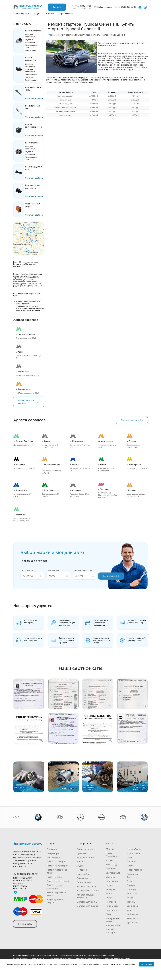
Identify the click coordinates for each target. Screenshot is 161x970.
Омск (129, 857)
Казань (109, 885)
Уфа (129, 910)
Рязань (130, 881)
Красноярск (112, 906)
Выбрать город (104, 7)
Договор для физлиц (87, 906)
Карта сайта (83, 874)
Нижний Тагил (113, 925)
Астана (109, 860)
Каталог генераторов (88, 890)
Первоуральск (134, 870)
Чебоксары (132, 914)
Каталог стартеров (87, 886)
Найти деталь (109, 576)
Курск (109, 897)
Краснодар (111, 910)
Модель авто (54, 571)
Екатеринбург (113, 873)
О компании (49, 13)
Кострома (111, 902)
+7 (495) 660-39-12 (126, 7)
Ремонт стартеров (33, 31)
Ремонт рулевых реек (58, 881)
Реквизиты (82, 878)
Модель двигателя (83, 571)
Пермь (130, 865)
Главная (52, 35)
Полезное (82, 870)
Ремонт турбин (31, 143)
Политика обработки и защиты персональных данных (35, 955)
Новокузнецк (133, 853)
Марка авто (27, 571)
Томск (130, 897)
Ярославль (132, 922)
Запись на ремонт (21, 13)
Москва (110, 849)
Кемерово (111, 889)
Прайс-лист (83, 853)
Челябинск (132, 918)
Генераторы (53, 853)
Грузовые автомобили (30, 41)
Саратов (131, 889)
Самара (131, 885)
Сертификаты (84, 882)
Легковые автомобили (30, 35)
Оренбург (132, 861)
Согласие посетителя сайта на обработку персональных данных (87, 955)
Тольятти (132, 893)
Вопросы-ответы (85, 857)
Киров (109, 893)
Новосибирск (134, 849)
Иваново (110, 877)
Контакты (56, 7)
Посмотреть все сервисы (26, 401)
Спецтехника (30, 50)
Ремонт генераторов (57, 865)
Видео (80, 865)
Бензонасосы (53, 857)
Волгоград (111, 864)
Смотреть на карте (130, 420)
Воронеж (110, 868)
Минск (109, 914)
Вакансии (81, 861)
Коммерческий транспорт (31, 46)
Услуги (37, 13)
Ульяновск (132, 906)
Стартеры (52, 849)
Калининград (112, 881)
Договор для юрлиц (87, 902)
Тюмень (131, 902)
